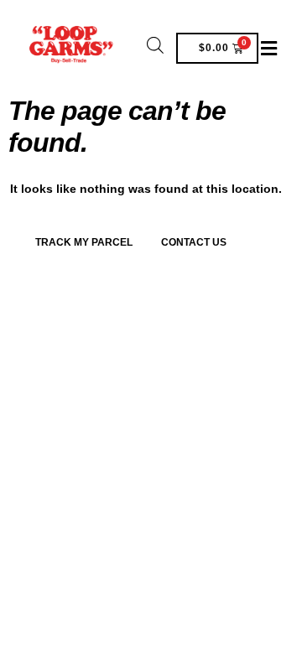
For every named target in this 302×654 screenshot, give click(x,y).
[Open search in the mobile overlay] (155, 44)
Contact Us (193, 242)
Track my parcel (84, 242)
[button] (269, 48)
